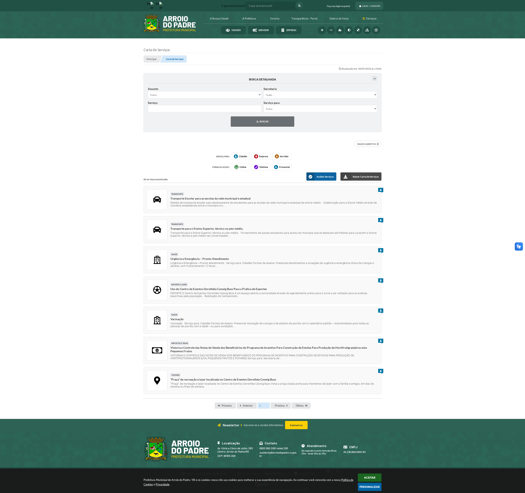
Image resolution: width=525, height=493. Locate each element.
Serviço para (272, 102)
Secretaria (270, 89)
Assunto (153, 89)
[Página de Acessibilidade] (376, 30)
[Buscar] (299, 6)
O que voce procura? (233, 5)
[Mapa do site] (367, 30)
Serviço (153, 102)
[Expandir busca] (374, 78)
